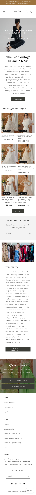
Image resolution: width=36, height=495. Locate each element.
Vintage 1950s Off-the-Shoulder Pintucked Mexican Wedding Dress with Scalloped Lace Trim (9, 200)
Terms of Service (9, 403)
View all (18, 211)
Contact (6, 424)
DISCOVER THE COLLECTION (18, 38)
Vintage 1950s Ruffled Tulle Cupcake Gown (10, 135)
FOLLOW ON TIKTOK (18, 386)
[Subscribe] (30, 233)
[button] (4, 11)
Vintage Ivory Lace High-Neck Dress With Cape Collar (25, 136)
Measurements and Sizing (13, 438)
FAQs (5, 447)
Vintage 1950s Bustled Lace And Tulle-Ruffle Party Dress (26, 168)
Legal (6, 412)
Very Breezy (14, 491)
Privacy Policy (9, 407)
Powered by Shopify (23, 491)
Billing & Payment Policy (12, 442)
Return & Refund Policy (12, 433)
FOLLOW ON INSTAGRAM (18, 381)
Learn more (18, 99)
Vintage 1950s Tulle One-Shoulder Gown (9, 167)
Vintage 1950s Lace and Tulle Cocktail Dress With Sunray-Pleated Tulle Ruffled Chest (25, 200)
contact (23, 464)
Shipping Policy (9, 429)
